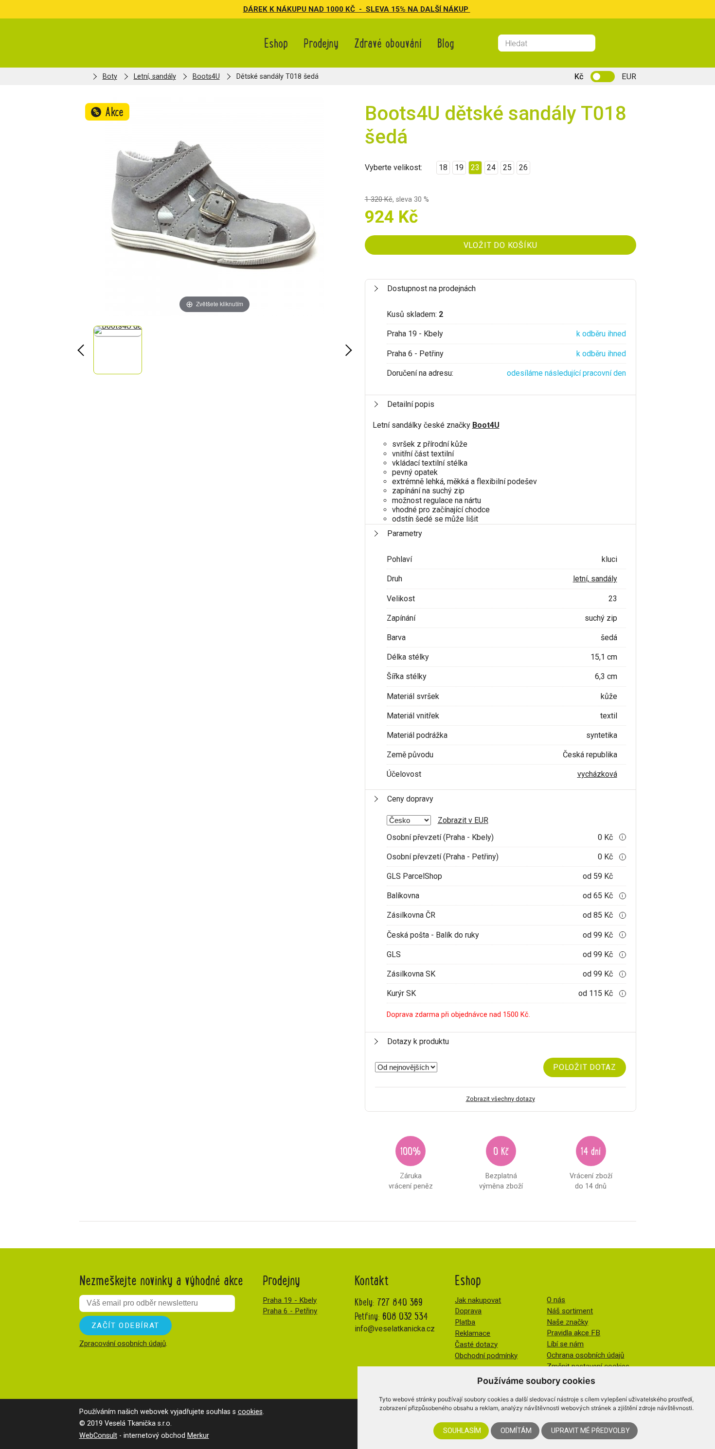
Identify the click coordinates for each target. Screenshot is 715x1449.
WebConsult (98, 1436)
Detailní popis (410, 404)
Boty (110, 76)
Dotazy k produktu (418, 1041)
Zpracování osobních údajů (122, 1343)
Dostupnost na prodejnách (431, 288)
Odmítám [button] (516, 1430)
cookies (250, 1412)
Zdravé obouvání (388, 42)
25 (507, 167)
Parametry (404, 533)
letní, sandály (595, 578)
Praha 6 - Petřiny (290, 1311)
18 (443, 167)
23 (475, 167)
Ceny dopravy (410, 798)
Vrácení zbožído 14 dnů (591, 1167)
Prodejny (321, 42)
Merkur (198, 1436)
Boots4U (206, 76)
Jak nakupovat (478, 1300)
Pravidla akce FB (573, 1332)
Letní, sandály (155, 76)
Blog (445, 42)
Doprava (468, 1311)
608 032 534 (405, 1315)
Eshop (276, 42)
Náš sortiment (570, 1311)
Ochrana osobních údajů (585, 1355)
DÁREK (256, 9)
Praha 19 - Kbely (290, 1300)
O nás (556, 1299)
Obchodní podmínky (486, 1355)
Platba (465, 1322)
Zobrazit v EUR (463, 820)
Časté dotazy (476, 1344)
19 (459, 167)
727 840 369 (400, 1301)
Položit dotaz (584, 1067)
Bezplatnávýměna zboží (501, 1167)
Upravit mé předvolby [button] (590, 1430)
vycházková (597, 774)
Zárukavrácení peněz (411, 1167)
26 (523, 167)
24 (491, 167)
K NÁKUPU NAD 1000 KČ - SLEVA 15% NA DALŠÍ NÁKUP (369, 9)
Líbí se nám (565, 1344)
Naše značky (567, 1322)
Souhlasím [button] (462, 1430)
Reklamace (472, 1333)
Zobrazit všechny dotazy (500, 1098)
